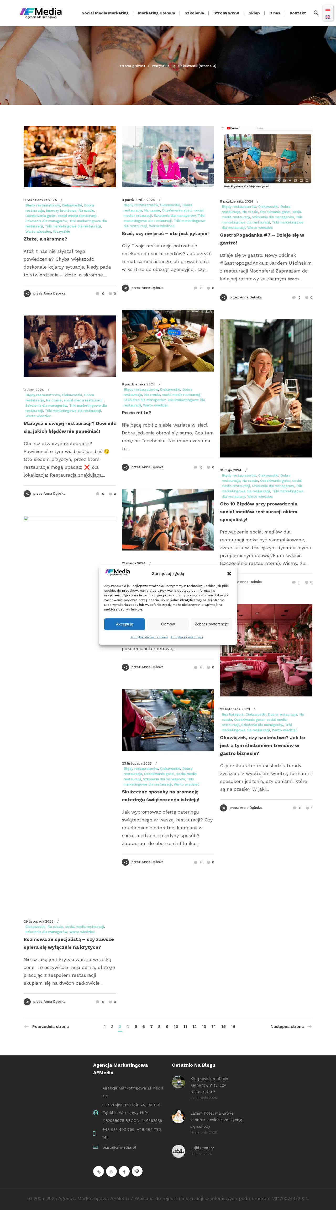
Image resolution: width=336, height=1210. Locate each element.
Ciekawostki (72, 205)
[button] (229, 573)
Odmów (168, 624)
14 (213, 1026)
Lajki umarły (202, 1148)
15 (223, 1026)
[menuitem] (328, 9)
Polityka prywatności (187, 637)
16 (233, 1026)
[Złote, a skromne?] (70, 156)
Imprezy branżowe (61, 210)
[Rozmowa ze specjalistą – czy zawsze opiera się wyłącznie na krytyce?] (70, 712)
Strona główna (132, 66)
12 (194, 1026)
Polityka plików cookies (149, 637)
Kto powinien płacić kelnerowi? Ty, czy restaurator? (209, 1085)
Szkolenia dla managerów (46, 221)
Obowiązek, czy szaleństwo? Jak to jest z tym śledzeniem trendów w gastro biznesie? (262, 745)
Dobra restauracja (282, 714)
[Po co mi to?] (168, 341)
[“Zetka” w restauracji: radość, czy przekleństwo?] (168, 520)
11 (185, 1026)
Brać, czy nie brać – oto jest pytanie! (165, 233)
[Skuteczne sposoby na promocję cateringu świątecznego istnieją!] (168, 720)
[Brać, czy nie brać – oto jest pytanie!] (168, 156)
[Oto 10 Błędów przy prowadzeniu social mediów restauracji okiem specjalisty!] (266, 388)
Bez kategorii (233, 714)
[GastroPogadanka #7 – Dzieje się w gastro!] (266, 157)
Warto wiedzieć (38, 231)
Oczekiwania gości (40, 216)
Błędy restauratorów (42, 205)
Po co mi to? (136, 412)
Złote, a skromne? (45, 239)
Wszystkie (161, 66)
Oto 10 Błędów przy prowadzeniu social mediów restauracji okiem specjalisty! (258, 511)
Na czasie (86, 210)
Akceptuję (124, 624)
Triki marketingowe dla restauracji (73, 226)
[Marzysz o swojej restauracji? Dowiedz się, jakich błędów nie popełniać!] (70, 346)
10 (176, 1026)
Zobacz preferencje (211, 624)
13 (204, 1026)
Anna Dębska (54, 293)
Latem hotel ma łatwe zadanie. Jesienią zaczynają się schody (216, 1120)
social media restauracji (77, 216)
